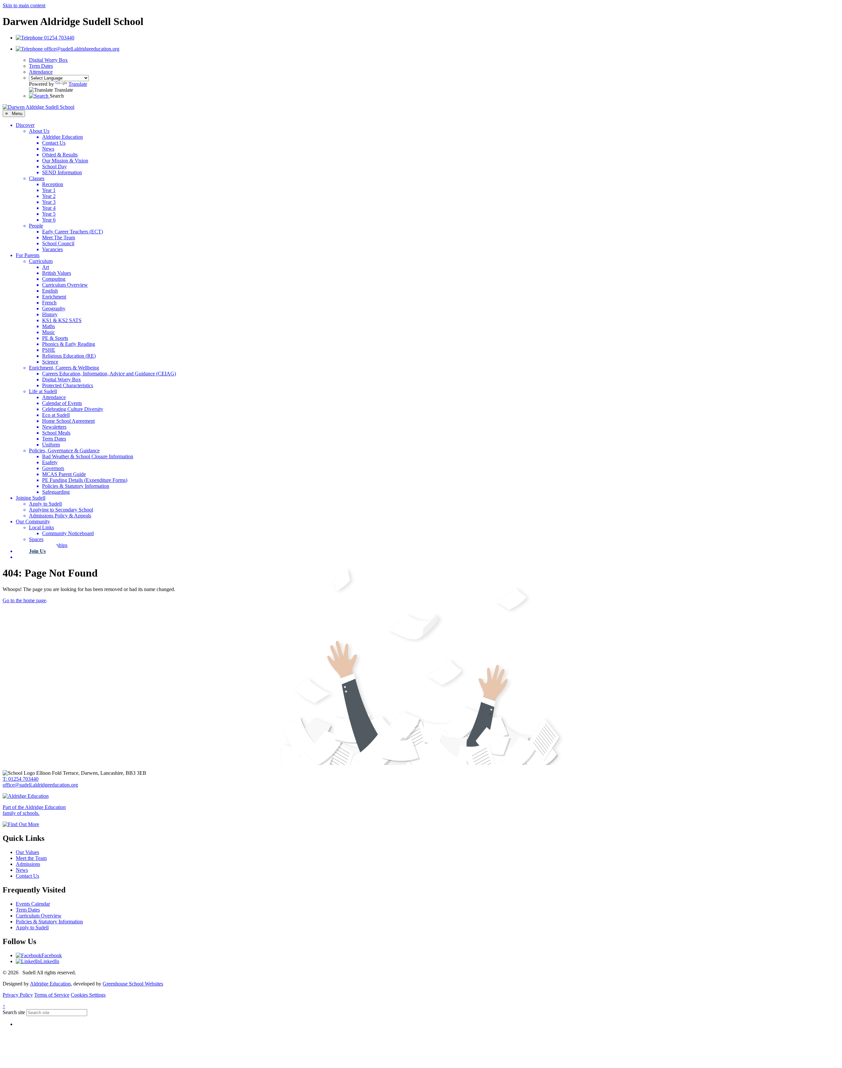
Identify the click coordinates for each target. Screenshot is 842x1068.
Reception (52, 184)
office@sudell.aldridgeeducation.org (40, 785)
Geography (53, 308)
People (36, 225)
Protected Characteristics (67, 385)
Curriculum (41, 261)
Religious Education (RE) (69, 356)
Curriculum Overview (65, 285)
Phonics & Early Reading (68, 344)
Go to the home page (24, 600)
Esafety (50, 462)
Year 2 (49, 196)
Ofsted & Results (60, 154)
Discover (25, 125)
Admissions (28, 864)
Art (45, 267)
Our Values (27, 852)
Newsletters (54, 427)
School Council (58, 243)
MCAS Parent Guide (64, 474)
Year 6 (49, 220)
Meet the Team (31, 858)
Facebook (51, 955)
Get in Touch (43, 557)
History (50, 314)
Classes (36, 178)
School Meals (56, 433)
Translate (77, 84)
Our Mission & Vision (65, 160)
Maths (48, 326)
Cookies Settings (88, 995)
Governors (53, 468)
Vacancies (52, 249)
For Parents (27, 255)
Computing (53, 279)
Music (48, 332)
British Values (56, 273)
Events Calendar (33, 904)
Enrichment (54, 296)
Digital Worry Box (48, 60)
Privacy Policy (18, 995)
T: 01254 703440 (20, 779)
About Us (39, 131)
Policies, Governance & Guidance (64, 450)
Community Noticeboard (68, 533)
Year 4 (49, 208)
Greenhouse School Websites (133, 983)
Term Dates (41, 66)
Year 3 (49, 202)
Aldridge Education (62, 137)
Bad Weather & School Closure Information (87, 456)
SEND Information (62, 172)
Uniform (51, 444)
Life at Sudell (43, 391)
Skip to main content (24, 5)
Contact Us (53, 143)
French (49, 302)
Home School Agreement (68, 421)
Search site (14, 1012)
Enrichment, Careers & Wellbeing (64, 367)
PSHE (48, 350)
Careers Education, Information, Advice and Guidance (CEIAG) (109, 373)
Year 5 (49, 214)
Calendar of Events (62, 403)
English (50, 291)
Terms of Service (51, 995)
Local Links (41, 527)
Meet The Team (58, 237)
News (48, 149)
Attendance (41, 72)
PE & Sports (55, 338)
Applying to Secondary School (61, 509)
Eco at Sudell (56, 415)
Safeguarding (56, 492)
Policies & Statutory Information (75, 486)
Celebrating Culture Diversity (72, 409)
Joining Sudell (30, 498)
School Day (54, 166)
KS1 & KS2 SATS (62, 320)
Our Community (33, 521)
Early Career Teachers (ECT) (72, 231)
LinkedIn (49, 961)
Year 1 (49, 190)
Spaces (36, 539)
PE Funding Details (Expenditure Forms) (84, 480)
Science (50, 362)
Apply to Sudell (45, 504)
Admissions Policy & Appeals (60, 515)
